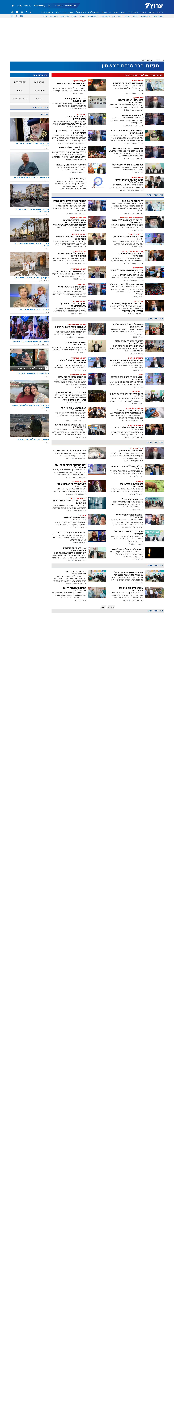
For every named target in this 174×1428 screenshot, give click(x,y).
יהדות (57, 12)
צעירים (127, 16)
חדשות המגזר (157, 16)
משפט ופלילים (93, 12)
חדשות (160, 12)
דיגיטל (135, 16)
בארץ (123, 12)
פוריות (20, 90)
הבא (103, 607)
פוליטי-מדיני (133, 12)
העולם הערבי (105, 16)
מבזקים (152, 12)
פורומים (74, 16)
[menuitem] (160, 12)
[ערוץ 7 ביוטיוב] (17, 12)
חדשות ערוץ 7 (152, 7)
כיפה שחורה (145, 16)
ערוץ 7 (162, 60)
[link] (29, 145)
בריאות (39, 98)
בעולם (116, 12)
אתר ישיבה (64, 16)
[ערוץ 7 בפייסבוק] (26, 12)
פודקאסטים (106, 12)
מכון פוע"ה (39, 82)
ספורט (82, 16)
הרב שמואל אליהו (20, 98)
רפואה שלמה (117, 16)
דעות (71, 12)
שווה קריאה (39, 90)
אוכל (64, 12)
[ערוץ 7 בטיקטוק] (12, 12)
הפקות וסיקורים (47, 12)
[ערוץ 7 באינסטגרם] (21, 12)
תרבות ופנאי (92, 16)
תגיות (157, 60)
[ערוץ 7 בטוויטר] (30, 12)
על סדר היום (20, 82)
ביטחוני (143, 12)
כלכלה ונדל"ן (81, 12)
